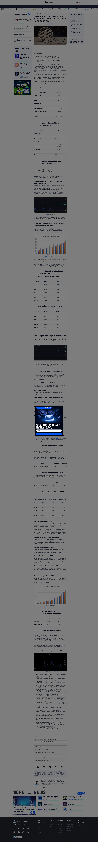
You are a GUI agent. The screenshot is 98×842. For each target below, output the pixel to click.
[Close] (61, 407)
